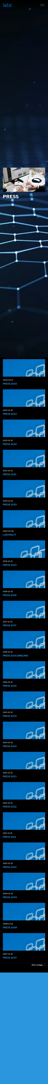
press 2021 (9, 474)
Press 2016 (9, 686)
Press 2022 (10, 444)
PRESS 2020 (10, 504)
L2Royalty (9, 535)
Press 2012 (9, 806)
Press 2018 (9, 595)
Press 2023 (10, 414)
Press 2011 (9, 837)
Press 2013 (9, 776)
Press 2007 (10, 957)
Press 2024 (10, 383)
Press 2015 (9, 716)
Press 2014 (10, 746)
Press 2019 (10, 565)
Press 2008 (10, 927)
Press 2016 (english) (15, 655)
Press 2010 (10, 867)
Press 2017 (9, 625)
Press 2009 (10, 897)
